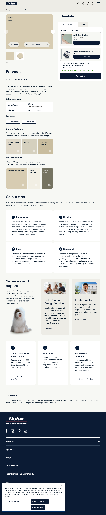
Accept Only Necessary (39, 501)
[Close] (62, 485)
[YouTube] (26, 431)
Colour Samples (68, 25)
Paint (83, 24)
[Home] (7, 10)
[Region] (83, 4)
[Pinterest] (19, 431)
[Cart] (93, 4)
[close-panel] (98, 3)
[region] (33, 497)
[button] (13, 44)
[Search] (78, 4)
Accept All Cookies (38, 507)
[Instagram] (13, 431)
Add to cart (86, 43)
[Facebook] (6, 431)
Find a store (80, 76)
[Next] (53, 32)
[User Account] (88, 4)
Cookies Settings (13, 501)
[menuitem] (10, 441)
